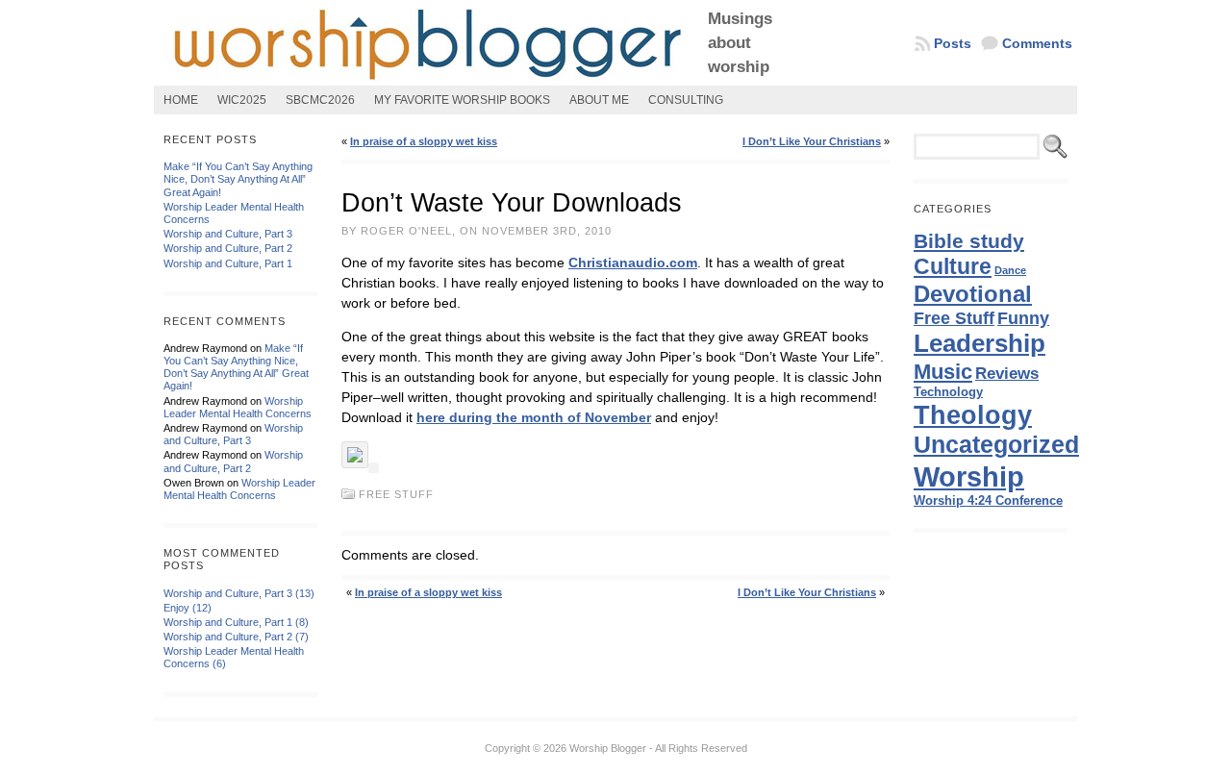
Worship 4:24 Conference (988, 500)
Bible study (969, 241)
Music (943, 372)
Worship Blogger (607, 748)
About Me (599, 100)
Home (180, 100)
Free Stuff (396, 494)
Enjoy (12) (187, 607)
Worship (969, 476)
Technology (948, 392)
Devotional (973, 294)
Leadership (979, 343)
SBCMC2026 (320, 100)
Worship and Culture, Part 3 (227, 233)
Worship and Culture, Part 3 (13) (238, 593)
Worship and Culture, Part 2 (227, 248)
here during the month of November (533, 417)
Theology (973, 415)
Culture (953, 266)
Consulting (685, 100)
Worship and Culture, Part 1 (227, 263)
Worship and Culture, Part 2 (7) (236, 636)
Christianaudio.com (632, 262)
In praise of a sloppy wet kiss (423, 141)
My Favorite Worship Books (462, 100)
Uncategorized (996, 445)
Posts (952, 43)
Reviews (1007, 373)
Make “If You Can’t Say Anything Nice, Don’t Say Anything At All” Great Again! (238, 179)
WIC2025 (241, 100)
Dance (1010, 270)
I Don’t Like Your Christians (811, 141)
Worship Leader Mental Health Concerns (237, 407)
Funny (1023, 318)
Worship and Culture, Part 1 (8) (236, 622)
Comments (1037, 43)
